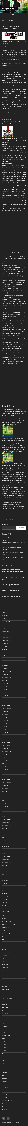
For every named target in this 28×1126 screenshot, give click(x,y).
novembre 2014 (6, 745)
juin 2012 (4, 834)
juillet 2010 (5, 896)
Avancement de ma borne (9, 924)
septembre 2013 (6, 788)
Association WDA (6, 921)
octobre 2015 (5, 711)
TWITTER (4, 1091)
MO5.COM (5, 1007)
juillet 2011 (5, 868)
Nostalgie (4, 1026)
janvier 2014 (5, 776)
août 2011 (4, 865)
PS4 (3, 1063)
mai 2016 (4, 689)
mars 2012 (5, 843)
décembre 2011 (6, 853)
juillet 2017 (5, 652)
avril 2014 (4, 766)
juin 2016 (4, 686)
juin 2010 (4, 899)
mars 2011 (5, 877)
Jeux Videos (5, 989)
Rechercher (5, 524)
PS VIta (4, 1057)
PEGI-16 (4, 1047)
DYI (3, 961)
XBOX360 (4, 1109)
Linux (3, 995)
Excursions (5, 964)
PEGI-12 (4, 1044)
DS (3, 958)
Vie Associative (6, 1097)
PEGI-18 (4, 1051)
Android (4, 918)
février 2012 (5, 847)
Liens (3, 992)
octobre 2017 (5, 643)
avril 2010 (4, 905)
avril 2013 (4, 803)
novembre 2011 (6, 856)
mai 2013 (4, 800)
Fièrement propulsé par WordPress (10, 1122)
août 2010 (5, 893)
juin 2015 (4, 723)
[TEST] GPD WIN (14, 585)
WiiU (3, 1106)
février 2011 (5, 881)
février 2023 (5, 616)
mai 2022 (4, 619)
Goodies (4, 970)
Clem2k (4, 930)
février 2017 (5, 665)
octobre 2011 (5, 859)
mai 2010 (4, 902)
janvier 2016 (5, 702)
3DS (3, 915)
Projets (4, 1054)
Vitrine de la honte (7, 1100)
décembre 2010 (6, 887)
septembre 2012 (6, 825)
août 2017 (4, 649)
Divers (4, 949)
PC (3, 1029)
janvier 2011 (5, 884)
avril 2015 (4, 729)
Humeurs (4, 974)
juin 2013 (4, 797)
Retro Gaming (5, 1072)
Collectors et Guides (7, 933)
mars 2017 (5, 662)
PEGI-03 (4, 1038)
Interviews (5, 980)
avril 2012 (4, 840)
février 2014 (5, 773)
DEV (3, 946)
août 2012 (4, 828)
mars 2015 (5, 733)
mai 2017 (4, 656)
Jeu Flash (4, 986)
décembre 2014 (6, 742)
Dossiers (4, 955)
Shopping (4, 1078)
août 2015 (5, 717)
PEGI (3, 1032)
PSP (3, 1066)
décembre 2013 (6, 779)
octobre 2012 (5, 822)
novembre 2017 (6, 640)
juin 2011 (4, 871)
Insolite (4, 977)
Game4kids (5, 967)
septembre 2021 (6, 622)
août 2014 (5, 754)
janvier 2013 (5, 813)
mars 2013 (5, 807)
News (3, 1011)
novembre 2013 (6, 782)
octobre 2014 (5, 748)
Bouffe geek (5, 927)
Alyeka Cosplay (6, 569)
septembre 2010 (6, 890)
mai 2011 (4, 874)
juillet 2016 (5, 683)
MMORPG (4, 1004)
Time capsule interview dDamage (11, 537)
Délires (4, 940)
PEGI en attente (6, 1035)
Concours (4, 937)
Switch (4, 1084)
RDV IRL (4, 1069)
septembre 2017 (6, 646)
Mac (3, 1001)
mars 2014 (5, 770)
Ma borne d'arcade (7, 998)
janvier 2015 (5, 739)
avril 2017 (4, 659)
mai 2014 (4, 763)
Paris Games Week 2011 (10, 253)
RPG (3, 1075)
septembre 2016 (6, 677)
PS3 (3, 1060)
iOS (3, 983)
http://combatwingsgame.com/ (17, 213)
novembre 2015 (6, 708)
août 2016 (5, 680)
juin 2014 (4, 760)
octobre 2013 (5, 785)
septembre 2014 (6, 751)
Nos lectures (5, 1023)
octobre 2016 (5, 674)
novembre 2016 (6, 671)
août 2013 (5, 791)
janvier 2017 (5, 668)
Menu (14, 14)
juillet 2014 (5, 757)
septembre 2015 (6, 714)
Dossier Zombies (6, 952)
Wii (3, 1103)
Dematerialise (6, 943)
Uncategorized (6, 1094)
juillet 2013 (5, 794)
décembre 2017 (6, 637)
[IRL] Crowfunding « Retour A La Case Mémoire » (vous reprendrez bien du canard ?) (13, 542)
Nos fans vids (5, 1020)
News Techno (5, 1014)
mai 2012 (4, 837)
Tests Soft (5, 1088)
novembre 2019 (6, 625)
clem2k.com (9, 9)
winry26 (4, 585)
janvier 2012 (5, 850)
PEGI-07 (4, 1041)
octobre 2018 (5, 631)
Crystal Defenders (8, 406)
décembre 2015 (6, 705)
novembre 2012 (6, 819)
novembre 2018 (6, 628)
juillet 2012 (5, 831)
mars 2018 (5, 634)
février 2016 (5, 699)
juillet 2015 (5, 720)
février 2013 (5, 810)
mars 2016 (5, 696)
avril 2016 (4, 693)
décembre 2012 (6, 816)
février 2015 (5, 736)
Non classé (5, 1017)
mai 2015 (4, 726)
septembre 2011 (6, 862)
